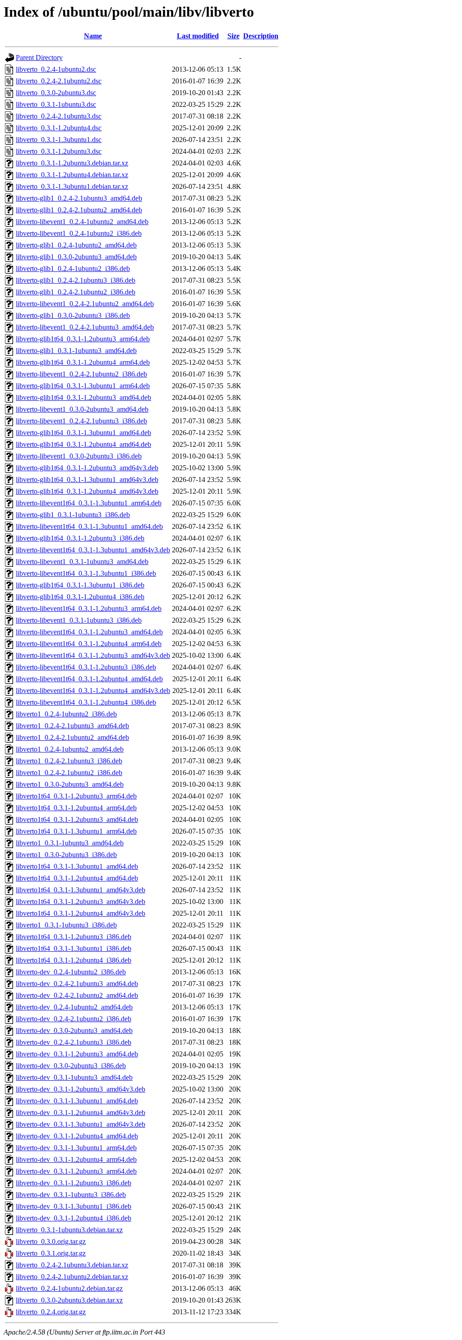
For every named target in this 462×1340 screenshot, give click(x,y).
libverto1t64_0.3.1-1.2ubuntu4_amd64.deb (77, 878)
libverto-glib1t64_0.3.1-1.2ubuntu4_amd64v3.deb (87, 491)
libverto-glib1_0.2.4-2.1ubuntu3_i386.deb (75, 280)
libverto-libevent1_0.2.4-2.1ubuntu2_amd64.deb (85, 303)
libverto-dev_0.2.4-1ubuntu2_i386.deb (71, 972)
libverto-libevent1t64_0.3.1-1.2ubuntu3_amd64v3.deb (93, 655)
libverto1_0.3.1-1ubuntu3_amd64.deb (70, 843)
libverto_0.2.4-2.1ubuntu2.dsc (59, 81)
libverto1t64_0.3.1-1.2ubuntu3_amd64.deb (77, 819)
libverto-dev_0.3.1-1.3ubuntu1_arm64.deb (76, 1148)
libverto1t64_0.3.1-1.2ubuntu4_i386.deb (73, 960)
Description (260, 36)
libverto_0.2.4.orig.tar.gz (51, 1312)
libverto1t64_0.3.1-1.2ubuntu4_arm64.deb (76, 808)
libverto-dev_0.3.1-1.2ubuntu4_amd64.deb (77, 1136)
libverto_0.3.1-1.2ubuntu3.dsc (59, 151)
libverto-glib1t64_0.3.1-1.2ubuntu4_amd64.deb (83, 444)
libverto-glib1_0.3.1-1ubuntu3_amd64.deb (76, 350)
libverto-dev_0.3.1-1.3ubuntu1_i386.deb (73, 1206)
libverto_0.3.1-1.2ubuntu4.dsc (59, 128)
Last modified (198, 36)
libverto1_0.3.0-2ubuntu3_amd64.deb (70, 784)
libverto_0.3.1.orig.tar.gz (51, 1253)
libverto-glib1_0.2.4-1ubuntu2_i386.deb (73, 268)
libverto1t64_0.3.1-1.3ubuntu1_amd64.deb (77, 866)
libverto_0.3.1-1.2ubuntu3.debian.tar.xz (72, 163)
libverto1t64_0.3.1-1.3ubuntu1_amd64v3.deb (80, 890)
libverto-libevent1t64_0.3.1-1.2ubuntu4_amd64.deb (89, 679)
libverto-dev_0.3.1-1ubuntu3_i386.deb (71, 1194)
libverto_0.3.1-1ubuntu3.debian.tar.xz (69, 1230)
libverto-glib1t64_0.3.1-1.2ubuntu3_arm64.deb (83, 339)
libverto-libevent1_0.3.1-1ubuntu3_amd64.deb (82, 561)
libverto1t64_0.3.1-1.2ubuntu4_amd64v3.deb (80, 913)
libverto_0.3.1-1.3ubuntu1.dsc (59, 139)
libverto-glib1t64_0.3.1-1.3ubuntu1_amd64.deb (83, 432)
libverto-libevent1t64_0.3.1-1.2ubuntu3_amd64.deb (89, 632)
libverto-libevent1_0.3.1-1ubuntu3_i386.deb (79, 620)
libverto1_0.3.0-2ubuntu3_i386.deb (66, 854)
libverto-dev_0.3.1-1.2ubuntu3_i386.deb (73, 1183)
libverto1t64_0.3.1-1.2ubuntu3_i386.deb (73, 937)
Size (233, 36)
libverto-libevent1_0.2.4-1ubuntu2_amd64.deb (82, 221)
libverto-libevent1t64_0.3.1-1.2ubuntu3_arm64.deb (89, 608)
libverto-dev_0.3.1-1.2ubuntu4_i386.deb (73, 1218)
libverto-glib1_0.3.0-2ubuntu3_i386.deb (73, 315)
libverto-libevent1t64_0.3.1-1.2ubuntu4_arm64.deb (89, 643)
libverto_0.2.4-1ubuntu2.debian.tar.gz (69, 1288)
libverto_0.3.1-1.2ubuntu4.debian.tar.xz (72, 175)
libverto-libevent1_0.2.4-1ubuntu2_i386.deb (79, 233)
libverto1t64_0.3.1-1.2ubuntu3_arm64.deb (76, 796)
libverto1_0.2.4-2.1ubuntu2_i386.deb (69, 772)
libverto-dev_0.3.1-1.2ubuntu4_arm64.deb (76, 1159)
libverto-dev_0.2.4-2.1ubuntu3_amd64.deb (77, 983)
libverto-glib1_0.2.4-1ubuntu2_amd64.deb (76, 245)
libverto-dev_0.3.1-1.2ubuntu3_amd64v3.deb (80, 1089)
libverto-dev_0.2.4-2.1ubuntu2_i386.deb (73, 1019)
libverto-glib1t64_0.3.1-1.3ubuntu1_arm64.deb (83, 386)
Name (93, 36)
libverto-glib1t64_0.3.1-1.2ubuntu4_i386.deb (80, 597)
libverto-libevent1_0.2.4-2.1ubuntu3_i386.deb (81, 421)
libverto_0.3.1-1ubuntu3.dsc (56, 104)
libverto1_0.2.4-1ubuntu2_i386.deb (66, 714)
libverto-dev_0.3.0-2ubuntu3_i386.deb (71, 1065)
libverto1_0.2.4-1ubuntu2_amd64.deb (70, 749)
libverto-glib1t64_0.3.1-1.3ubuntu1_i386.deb (80, 585)
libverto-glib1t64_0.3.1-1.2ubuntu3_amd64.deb (83, 397)
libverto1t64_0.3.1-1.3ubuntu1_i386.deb (73, 948)
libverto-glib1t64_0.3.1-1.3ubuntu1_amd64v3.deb (87, 479)
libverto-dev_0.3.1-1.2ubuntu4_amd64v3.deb (80, 1112)
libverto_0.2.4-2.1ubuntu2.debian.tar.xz (72, 1276)
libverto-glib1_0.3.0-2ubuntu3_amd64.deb (76, 257)
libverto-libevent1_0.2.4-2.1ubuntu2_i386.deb (81, 374)
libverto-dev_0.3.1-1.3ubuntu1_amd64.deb (77, 1101)
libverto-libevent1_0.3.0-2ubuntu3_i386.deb (79, 456)
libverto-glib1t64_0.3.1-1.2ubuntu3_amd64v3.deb (87, 468)
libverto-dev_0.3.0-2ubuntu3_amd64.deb (74, 1030)
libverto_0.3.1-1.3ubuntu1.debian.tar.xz (72, 186)
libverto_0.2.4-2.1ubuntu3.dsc (59, 116)
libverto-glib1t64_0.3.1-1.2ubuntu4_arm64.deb (83, 362)
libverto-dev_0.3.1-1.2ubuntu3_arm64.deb (76, 1171)
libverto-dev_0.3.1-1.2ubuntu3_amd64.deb (77, 1054)
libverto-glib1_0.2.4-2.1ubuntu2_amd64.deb (79, 210)
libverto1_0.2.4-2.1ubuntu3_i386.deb (69, 761)
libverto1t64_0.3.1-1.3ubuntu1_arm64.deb (76, 831)
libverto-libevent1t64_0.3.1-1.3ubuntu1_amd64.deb (89, 526)
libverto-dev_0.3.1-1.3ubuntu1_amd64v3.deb (80, 1124)
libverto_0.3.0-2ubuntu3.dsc (56, 92)
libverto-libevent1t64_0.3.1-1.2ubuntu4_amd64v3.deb (93, 690)
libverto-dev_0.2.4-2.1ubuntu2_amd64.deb (77, 995)
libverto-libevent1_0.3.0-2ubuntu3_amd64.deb (82, 409)
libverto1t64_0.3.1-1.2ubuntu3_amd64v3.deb (80, 901)
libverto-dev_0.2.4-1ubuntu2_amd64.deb (74, 1007)
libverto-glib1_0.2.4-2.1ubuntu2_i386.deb (75, 292)
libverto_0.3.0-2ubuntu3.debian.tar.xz (69, 1300)
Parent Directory (39, 57)
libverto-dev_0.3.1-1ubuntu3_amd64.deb (74, 1077)
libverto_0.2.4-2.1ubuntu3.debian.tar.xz (72, 1265)
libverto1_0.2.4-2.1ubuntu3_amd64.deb (72, 726)
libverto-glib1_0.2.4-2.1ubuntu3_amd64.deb (79, 198)
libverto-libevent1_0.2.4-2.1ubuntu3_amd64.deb (85, 327)
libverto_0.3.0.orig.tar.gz (51, 1241)
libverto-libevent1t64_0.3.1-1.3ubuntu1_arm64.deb (89, 503)
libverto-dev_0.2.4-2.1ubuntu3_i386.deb (73, 1042)
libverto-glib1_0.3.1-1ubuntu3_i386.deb (73, 515)
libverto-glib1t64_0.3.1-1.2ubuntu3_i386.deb (80, 538)
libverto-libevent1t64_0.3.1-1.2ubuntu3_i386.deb (86, 667)
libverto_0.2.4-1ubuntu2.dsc (56, 69)
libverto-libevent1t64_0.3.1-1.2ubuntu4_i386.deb (86, 702)
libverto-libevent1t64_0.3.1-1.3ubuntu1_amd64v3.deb (93, 550)
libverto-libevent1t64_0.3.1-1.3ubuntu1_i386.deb (86, 573)
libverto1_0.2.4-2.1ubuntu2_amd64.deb (72, 737)
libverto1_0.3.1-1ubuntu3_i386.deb (66, 925)
